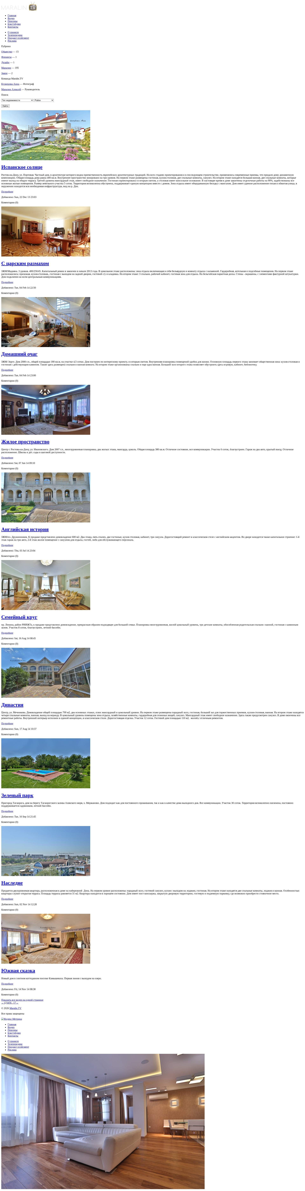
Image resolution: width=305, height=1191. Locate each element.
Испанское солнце (21, 167)
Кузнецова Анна (10, 84)
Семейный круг (19, 617)
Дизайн (5, 62)
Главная (12, 15)
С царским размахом (25, 263)
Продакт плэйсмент (18, 38)
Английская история (25, 529)
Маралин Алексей (11, 89)
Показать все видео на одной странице (22, 1000)
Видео (11, 18)
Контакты (13, 27)
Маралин (6, 67)
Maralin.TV (15, 1008)
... (12, 1002)
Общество (6, 51)
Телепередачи (15, 35)
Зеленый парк (17, 795)
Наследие (12, 883)
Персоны (12, 21)
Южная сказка (18, 970)
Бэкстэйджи (14, 24)
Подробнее (7, 191)
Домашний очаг (19, 354)
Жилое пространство (25, 441)
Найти (5, 106)
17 (14, 1002)
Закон (4, 73)
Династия (12, 705)
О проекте (13, 32)
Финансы (6, 57)
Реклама (12, 40)
